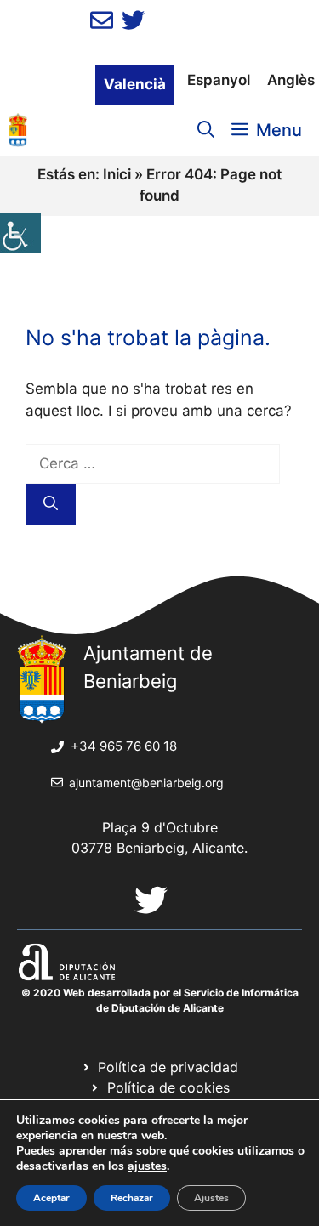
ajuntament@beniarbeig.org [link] (146, 782)
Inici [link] (117, 174)
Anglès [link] (291, 79)
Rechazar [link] (132, 1198)
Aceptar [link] (51, 1198)
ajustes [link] (147, 1166)
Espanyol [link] (218, 79)
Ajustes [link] (211, 1198)
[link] (20, 233)
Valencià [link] (135, 84)
